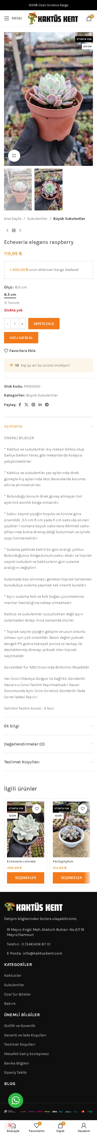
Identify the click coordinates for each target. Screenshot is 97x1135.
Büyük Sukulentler (69, 218)
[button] (9, 99)
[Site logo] (53, 18)
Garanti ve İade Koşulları (25, 1035)
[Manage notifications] (9, 1125)
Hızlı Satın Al (21, 338)
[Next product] (20, 230)
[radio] (10, 294)
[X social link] (26, 405)
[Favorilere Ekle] (36, 809)
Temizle (13, 303)
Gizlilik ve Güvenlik (19, 1025)
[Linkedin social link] (40, 405)
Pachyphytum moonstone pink (65, 863)
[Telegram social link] (46, 405)
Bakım (10, 1003)
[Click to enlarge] (14, 156)
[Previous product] (7, 230)
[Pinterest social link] (33, 405)
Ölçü (8, 287)
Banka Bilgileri (16, 1063)
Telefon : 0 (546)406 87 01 (28, 944)
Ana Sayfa (12, 218)
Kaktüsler (12, 975)
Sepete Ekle (44, 324)
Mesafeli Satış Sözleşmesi (26, 1054)
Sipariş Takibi (15, 1072)
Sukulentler (37, 218)
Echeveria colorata (21, 861)
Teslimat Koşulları (20, 1044)
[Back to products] (14, 230)
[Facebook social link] (19, 405)
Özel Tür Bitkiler (17, 994)
